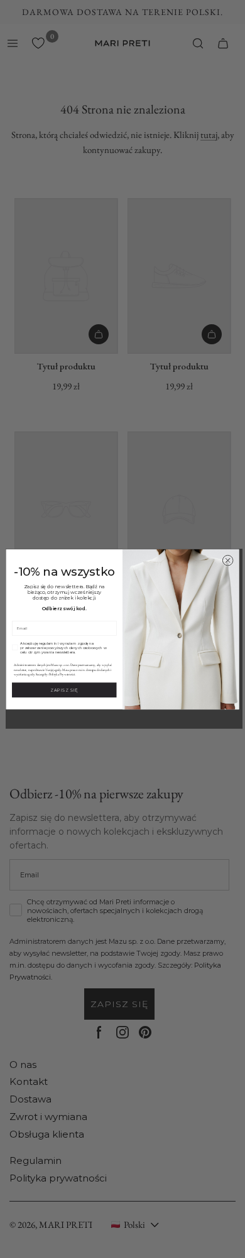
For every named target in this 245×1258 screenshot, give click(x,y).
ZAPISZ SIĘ (64, 690)
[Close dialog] (227, 560)
